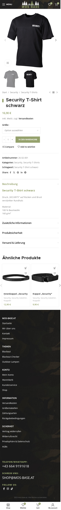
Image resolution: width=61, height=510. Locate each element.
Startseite (7, 323)
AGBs (4, 446)
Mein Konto (8, 374)
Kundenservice (9, 385)
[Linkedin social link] (21, 173)
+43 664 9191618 (15, 466)
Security (14, 92)
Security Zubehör (19, 298)
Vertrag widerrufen (11, 431)
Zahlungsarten (9, 413)
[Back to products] (53, 92)
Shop (4, 390)
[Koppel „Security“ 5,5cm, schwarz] (45, 277)
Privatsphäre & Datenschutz (16, 441)
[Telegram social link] (25, 173)
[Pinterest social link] (18, 173)
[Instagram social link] (8, 488)
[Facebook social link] (10, 173)
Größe (5, 124)
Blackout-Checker (10, 356)
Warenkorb (7, 379)
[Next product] (57, 92)
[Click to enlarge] (7, 63)
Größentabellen (10, 408)
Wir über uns (8, 328)
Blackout (6, 351)
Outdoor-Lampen (10, 361)
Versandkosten (26, 118)
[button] (5, 40)
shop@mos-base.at (18, 477)
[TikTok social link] (12, 488)
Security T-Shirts (29, 92)
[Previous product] (50, 92)
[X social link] (14, 173)
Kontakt (6, 333)
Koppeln (7, 300)
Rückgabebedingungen (13, 418)
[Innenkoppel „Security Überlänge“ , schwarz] (16, 277)
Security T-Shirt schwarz (26, 167)
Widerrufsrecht (9, 436)
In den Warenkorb (28, 139)
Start (4, 92)
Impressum (7, 338)
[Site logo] (30, 4)
